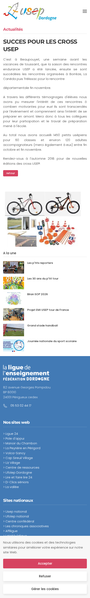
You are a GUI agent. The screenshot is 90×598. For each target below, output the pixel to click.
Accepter (45, 563)
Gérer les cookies (45, 589)
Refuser (45, 576)
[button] (85, 11)
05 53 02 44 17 (20, 405)
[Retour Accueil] (30, 11)
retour (10, 173)
